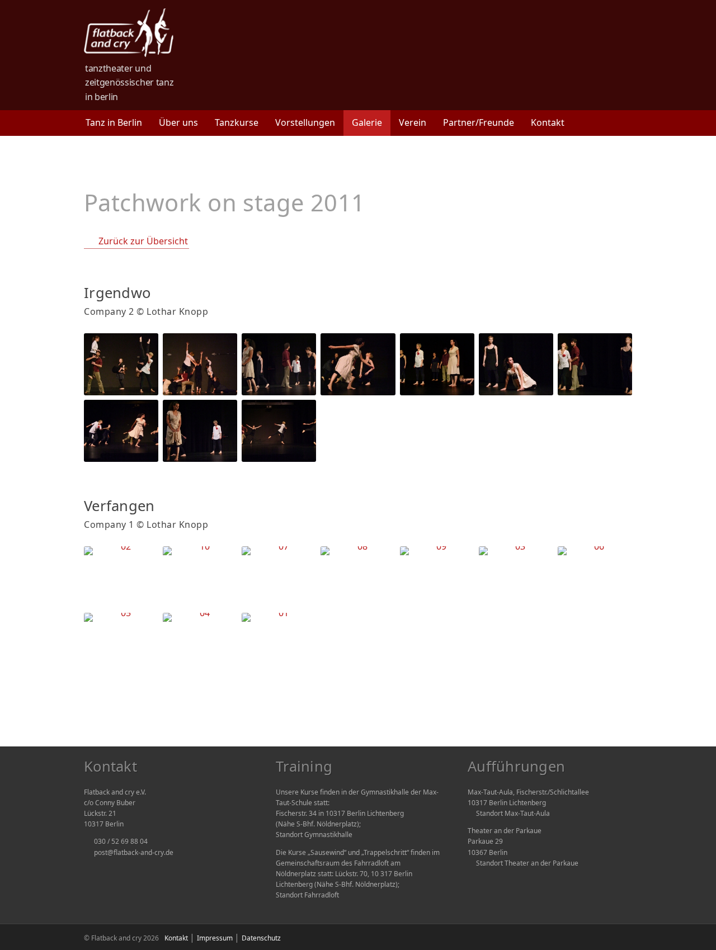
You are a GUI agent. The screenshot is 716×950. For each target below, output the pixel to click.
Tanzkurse (236, 122)
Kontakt (547, 122)
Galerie (367, 122)
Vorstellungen (305, 122)
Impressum (215, 938)
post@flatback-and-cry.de (133, 852)
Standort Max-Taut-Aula (513, 813)
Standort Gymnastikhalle (314, 834)
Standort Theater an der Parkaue (527, 863)
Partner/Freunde (478, 122)
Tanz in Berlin (114, 122)
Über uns (178, 122)
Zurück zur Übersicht (143, 241)
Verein (412, 122)
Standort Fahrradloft (307, 895)
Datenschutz (261, 938)
